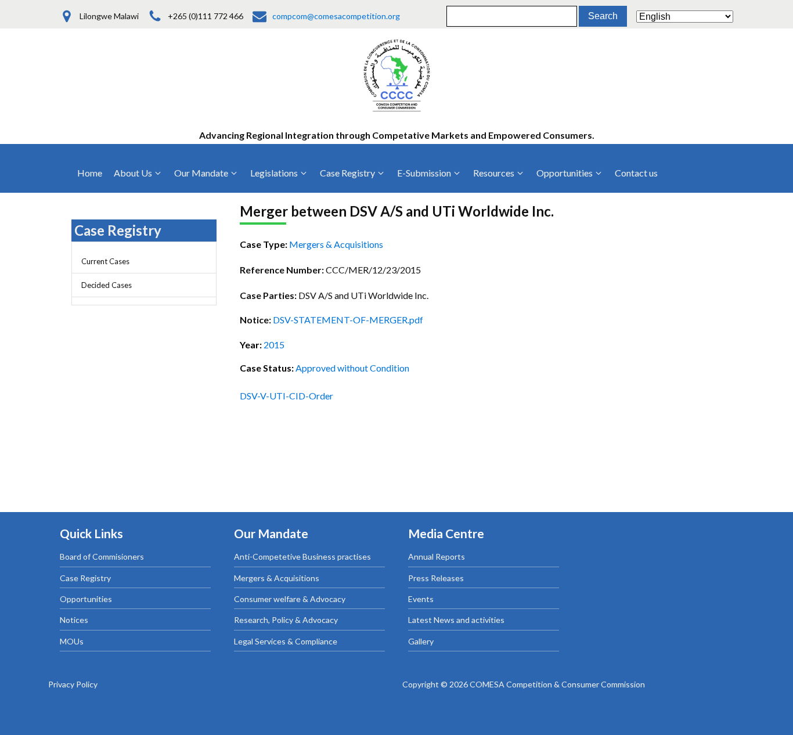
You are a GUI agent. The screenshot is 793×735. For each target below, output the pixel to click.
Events (421, 599)
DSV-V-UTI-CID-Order (286, 395)
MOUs (72, 641)
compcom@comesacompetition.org (336, 16)
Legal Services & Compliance (285, 641)
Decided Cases (106, 285)
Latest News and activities (456, 620)
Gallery (421, 641)
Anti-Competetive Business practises (302, 556)
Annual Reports (436, 556)
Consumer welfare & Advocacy (289, 599)
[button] (138, 173)
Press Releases (436, 578)
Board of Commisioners (102, 556)
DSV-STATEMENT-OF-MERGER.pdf (348, 319)
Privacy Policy (73, 684)
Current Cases (105, 261)
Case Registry (85, 578)
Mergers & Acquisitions (276, 578)
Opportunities (86, 599)
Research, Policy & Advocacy (286, 620)
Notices (74, 620)
